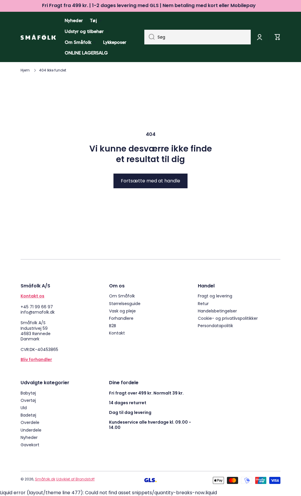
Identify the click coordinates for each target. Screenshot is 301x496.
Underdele (31, 430)
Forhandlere (121, 318)
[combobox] (197, 37)
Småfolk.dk (45, 479)
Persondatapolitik (215, 325)
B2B (112, 325)
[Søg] (149, 37)
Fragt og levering (215, 296)
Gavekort (30, 444)
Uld (24, 407)
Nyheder (29, 437)
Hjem (25, 70)
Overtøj (28, 400)
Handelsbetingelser (217, 311)
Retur (203, 303)
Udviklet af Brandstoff (75, 479)
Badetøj (28, 415)
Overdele (30, 422)
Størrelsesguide (125, 303)
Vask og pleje (122, 311)
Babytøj (28, 393)
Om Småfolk (122, 296)
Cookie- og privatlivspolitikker (228, 318)
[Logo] (38, 37)
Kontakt (117, 333)
